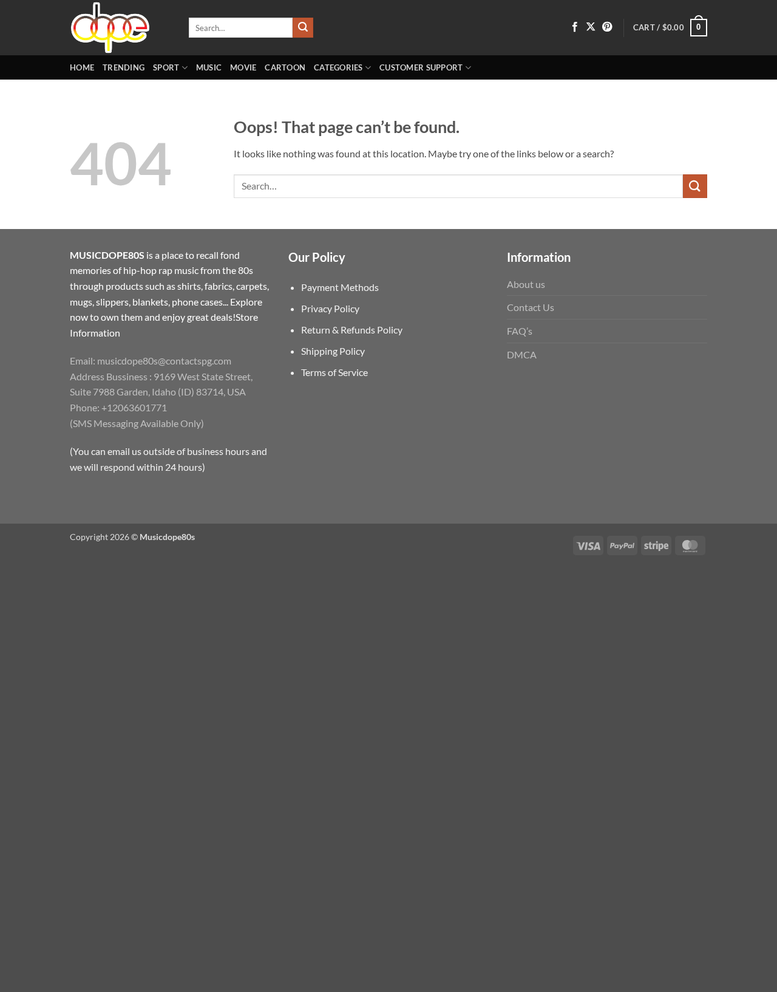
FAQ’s (519, 331)
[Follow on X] (590, 27)
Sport (166, 67)
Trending (123, 67)
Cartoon (285, 67)
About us (526, 284)
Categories (338, 67)
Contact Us (530, 307)
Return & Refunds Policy (351, 329)
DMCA (522, 354)
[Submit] (303, 28)
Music (209, 67)
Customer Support (421, 67)
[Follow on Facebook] (575, 27)
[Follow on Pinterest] (607, 27)
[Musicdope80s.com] (120, 27)
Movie (243, 67)
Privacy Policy (330, 308)
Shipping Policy (333, 351)
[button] (670, 28)
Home (82, 67)
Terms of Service (334, 372)
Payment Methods (340, 287)
